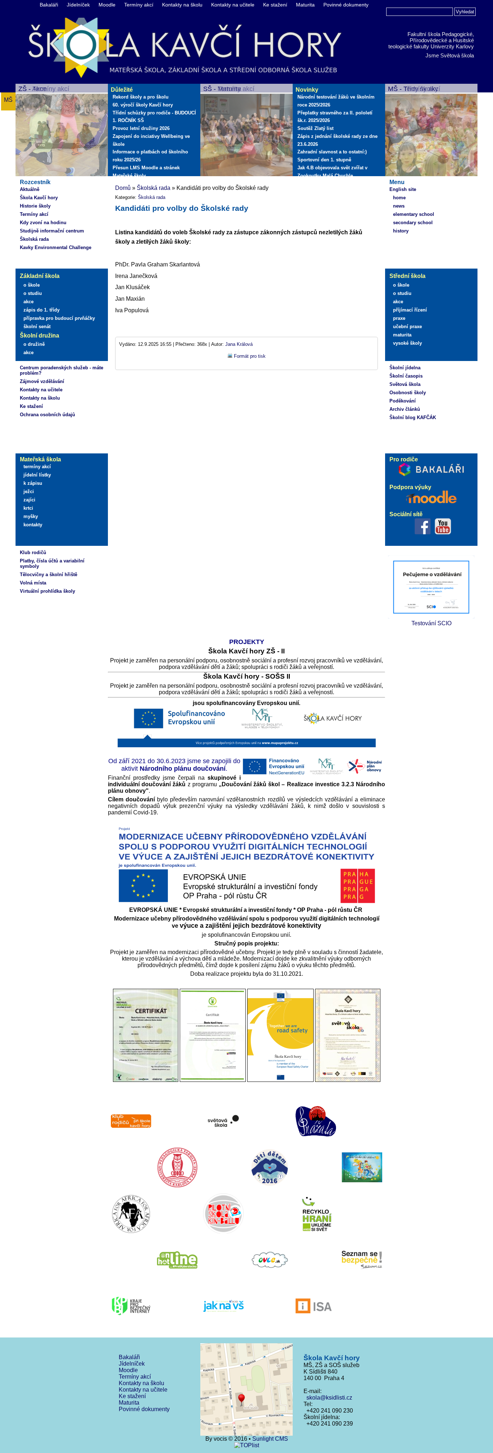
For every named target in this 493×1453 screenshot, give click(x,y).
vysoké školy (407, 343)
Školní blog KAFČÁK (412, 417)
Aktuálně (29, 189)
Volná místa (33, 583)
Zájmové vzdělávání (42, 381)
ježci (28, 491)
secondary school (413, 222)
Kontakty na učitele (232, 5)
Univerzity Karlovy (452, 46)
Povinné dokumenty (345, 5)
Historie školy (35, 206)
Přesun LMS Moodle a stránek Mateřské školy (146, 171)
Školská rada (34, 239)
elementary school (413, 214)
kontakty (32, 524)
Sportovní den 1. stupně (324, 159)
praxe (399, 318)
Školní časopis (406, 376)
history (401, 231)
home (399, 197)
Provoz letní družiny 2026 (141, 128)
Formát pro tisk (250, 356)
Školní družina (39, 335)
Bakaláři (49, 5)
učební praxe (407, 326)
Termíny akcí (138, 5)
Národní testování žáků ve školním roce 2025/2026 (336, 101)
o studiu (32, 293)
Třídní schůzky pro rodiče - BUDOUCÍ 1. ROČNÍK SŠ (154, 116)
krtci (28, 508)
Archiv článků (404, 409)
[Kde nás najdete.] (246, 1390)
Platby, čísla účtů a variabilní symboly (52, 563)
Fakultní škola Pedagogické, (440, 34)
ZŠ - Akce (32, 88)
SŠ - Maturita (222, 88)
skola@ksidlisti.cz (328, 1398)
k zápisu (32, 483)
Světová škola (404, 384)
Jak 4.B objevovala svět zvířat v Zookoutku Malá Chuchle (332, 171)
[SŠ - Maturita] (246, 131)
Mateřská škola (40, 459)
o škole (31, 285)
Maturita (305, 5)
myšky (30, 516)
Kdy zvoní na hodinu (43, 222)
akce (28, 301)
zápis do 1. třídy (41, 310)
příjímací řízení (410, 310)
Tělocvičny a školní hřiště (48, 574)
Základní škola (40, 276)
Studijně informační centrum (52, 231)
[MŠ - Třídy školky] (431, 131)
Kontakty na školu (182, 5)
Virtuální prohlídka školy (47, 591)
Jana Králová (239, 344)
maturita (402, 335)
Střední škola (407, 276)
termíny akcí (37, 466)
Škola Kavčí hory (39, 197)
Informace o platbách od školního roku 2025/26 (150, 155)
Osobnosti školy (407, 392)
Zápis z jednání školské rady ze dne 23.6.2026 (337, 140)
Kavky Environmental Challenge (55, 247)
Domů (123, 188)
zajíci (29, 500)
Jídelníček (78, 5)
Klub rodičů (33, 552)
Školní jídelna (404, 367)
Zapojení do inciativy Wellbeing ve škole (151, 140)
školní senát (37, 326)
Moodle (107, 5)
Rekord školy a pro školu (141, 97)
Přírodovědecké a (430, 40)
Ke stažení (275, 5)
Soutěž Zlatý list (315, 128)
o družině (34, 344)
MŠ (8, 100)
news (399, 206)
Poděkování (402, 401)
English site (402, 189)
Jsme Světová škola (450, 55)
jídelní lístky (37, 475)
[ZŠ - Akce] (62, 131)
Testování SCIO (431, 623)
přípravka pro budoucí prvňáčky (59, 318)
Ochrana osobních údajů (47, 414)
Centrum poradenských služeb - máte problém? (61, 370)
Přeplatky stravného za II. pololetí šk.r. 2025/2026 (334, 116)
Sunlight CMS (270, 1439)
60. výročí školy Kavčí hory (143, 105)
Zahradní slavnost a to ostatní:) (332, 152)
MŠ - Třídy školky (413, 88)
